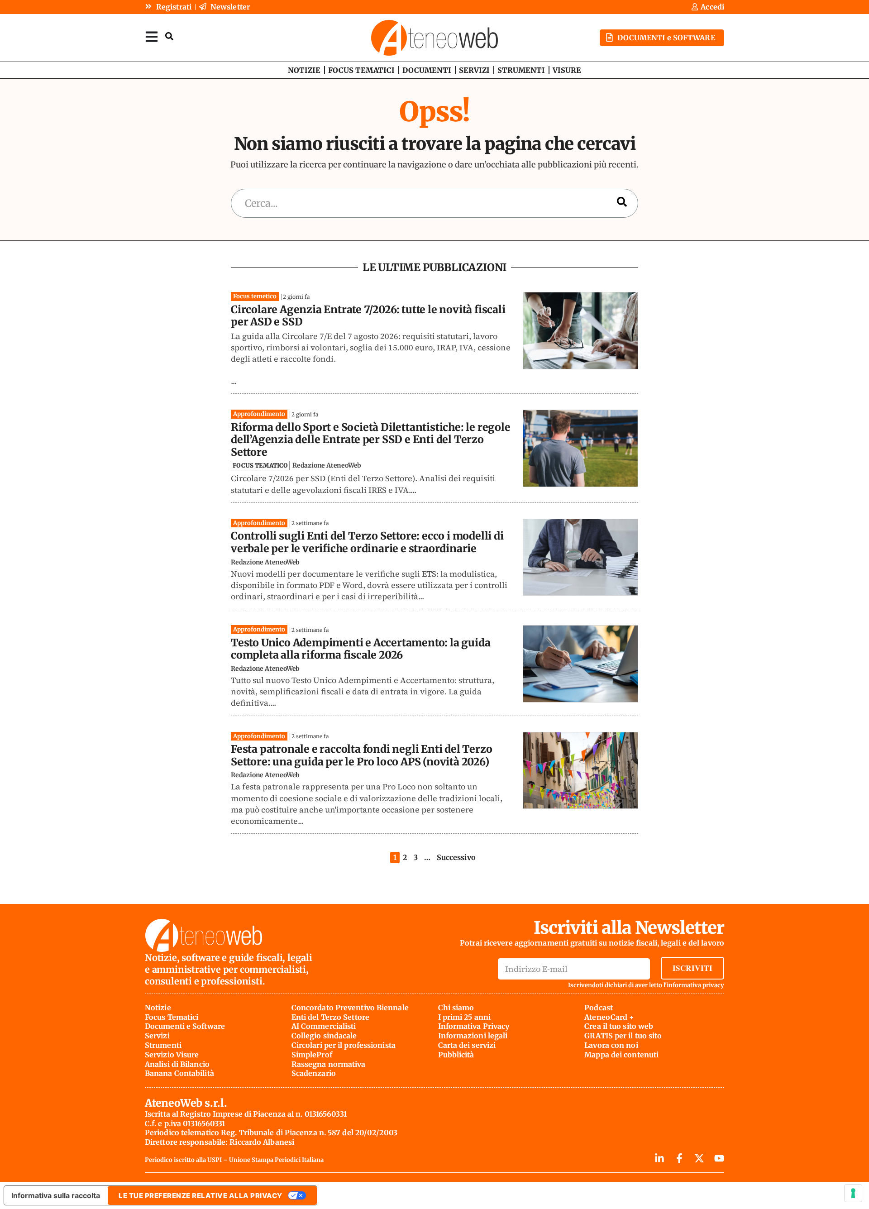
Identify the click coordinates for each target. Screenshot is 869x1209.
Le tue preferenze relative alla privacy (200, 1195)
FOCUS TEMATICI (361, 70)
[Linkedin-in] (659, 1158)
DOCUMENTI (426, 70)
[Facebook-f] (679, 1158)
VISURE (567, 70)
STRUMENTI (521, 70)
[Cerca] (622, 203)
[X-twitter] (699, 1158)
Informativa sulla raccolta (55, 1195)
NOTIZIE (304, 70)
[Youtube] (719, 1158)
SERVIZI (474, 70)
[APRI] (151, 36)
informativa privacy (695, 985)
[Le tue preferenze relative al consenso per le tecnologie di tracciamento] (853, 1193)
